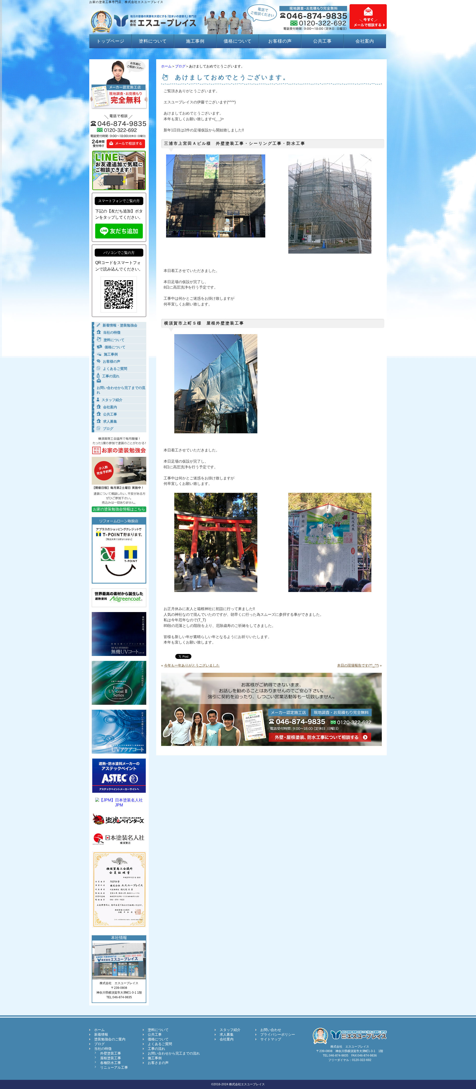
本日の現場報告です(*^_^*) (358, 665)
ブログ (180, 66)
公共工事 (322, 41)
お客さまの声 (158, 1063)
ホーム (166, 66)
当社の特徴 (103, 1049)
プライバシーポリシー (277, 1034)
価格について (238, 41)
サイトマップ (270, 1039)
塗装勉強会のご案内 (109, 1039)
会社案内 (365, 41)
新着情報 (101, 1034)
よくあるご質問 (160, 1044)
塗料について (153, 41)
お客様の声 (280, 41)
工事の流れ (156, 1049)
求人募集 (227, 1034)
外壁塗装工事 (110, 1053)
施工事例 (195, 41)
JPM (119, 805)
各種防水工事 (110, 1063)
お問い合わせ (270, 1030)
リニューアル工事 (114, 1067)
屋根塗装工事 (110, 1058)
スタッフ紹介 (230, 1030)
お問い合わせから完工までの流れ (174, 1053)
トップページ (110, 41)
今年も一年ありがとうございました (192, 665)
